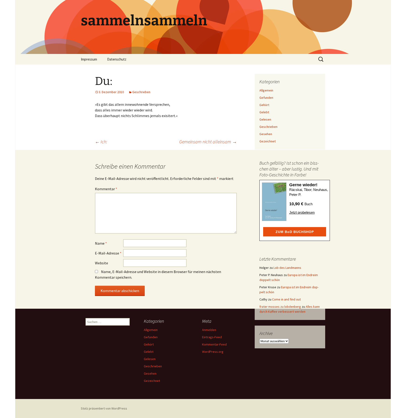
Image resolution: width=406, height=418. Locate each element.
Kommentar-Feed (214, 344)
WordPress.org (212, 352)
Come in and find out (286, 299)
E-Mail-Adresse (108, 253)
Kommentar (106, 188)
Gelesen (265, 119)
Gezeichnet (267, 141)
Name (101, 243)
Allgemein (266, 90)
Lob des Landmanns (287, 268)
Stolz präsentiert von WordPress (104, 408)
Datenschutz (116, 59)
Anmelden (209, 330)
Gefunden (266, 97)
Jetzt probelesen (302, 212)
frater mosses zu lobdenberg (280, 306)
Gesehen (265, 134)
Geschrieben (141, 92)
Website (101, 263)
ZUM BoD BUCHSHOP (295, 232)
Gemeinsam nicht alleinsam (208, 141)
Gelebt (264, 112)
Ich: (101, 141)
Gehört (264, 105)
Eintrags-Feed (212, 337)
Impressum (89, 59)
